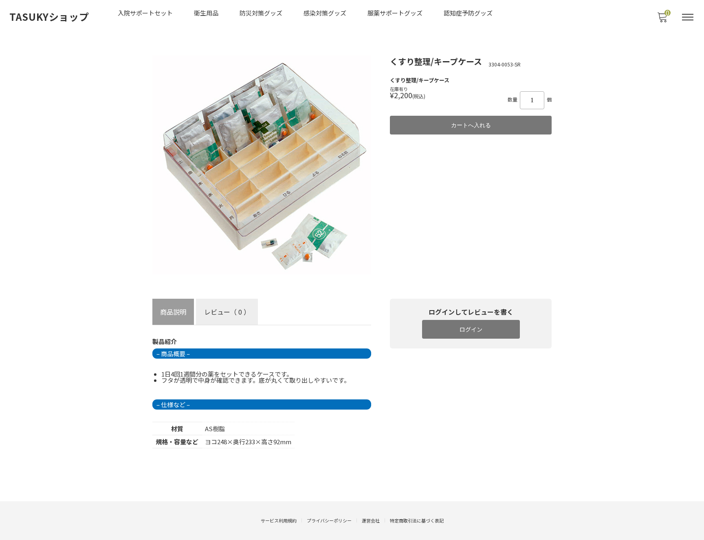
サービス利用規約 (279, 520)
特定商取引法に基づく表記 (417, 520)
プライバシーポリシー (329, 520)
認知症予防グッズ (468, 13)
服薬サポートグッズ (394, 13)
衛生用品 (206, 13)
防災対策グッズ (261, 13)
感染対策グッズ (325, 13)
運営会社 (371, 520)
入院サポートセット (145, 13)
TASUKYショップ (49, 17)
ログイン (471, 329)
